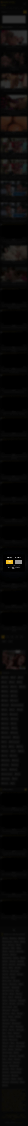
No (18, 562)
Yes (9, 562)
